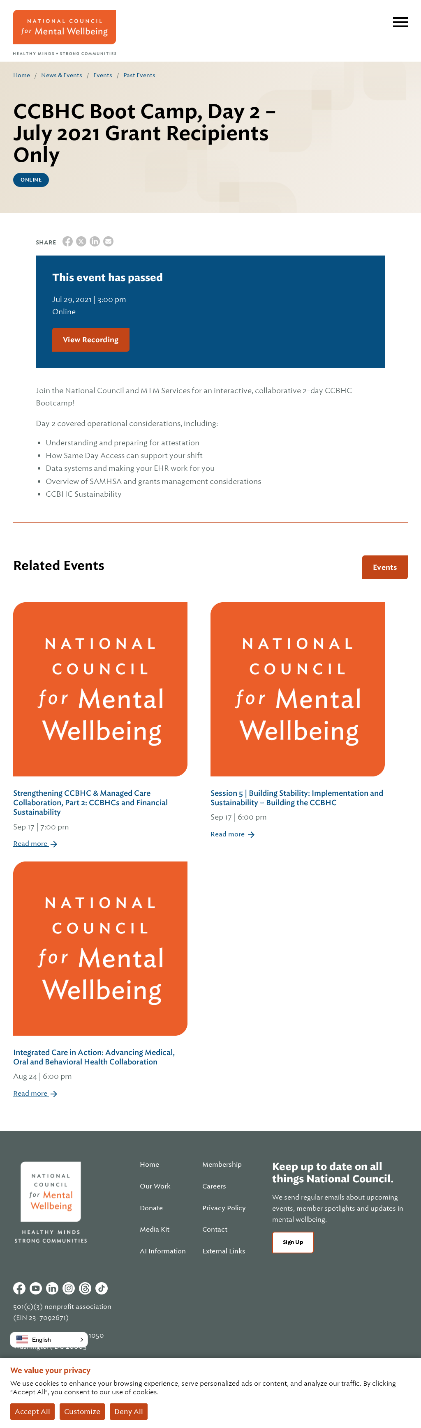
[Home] (64, 32)
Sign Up (293, 1242)
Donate (151, 1208)
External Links (223, 1251)
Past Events (139, 75)
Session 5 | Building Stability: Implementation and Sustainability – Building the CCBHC (296, 805)
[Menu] (400, 22)
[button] (49, 1339)
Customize (82, 1411)
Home (21, 75)
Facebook (19, 1288)
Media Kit (154, 1229)
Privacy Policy (224, 1208)
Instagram (68, 1288)
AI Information (163, 1251)
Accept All (32, 1411)
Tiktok (101, 1288)
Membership (222, 1165)
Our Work (155, 1186)
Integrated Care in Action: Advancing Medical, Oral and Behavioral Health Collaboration (94, 1064)
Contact (214, 1229)
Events (102, 75)
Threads (85, 1288)
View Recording (91, 339)
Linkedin (52, 1288)
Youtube (36, 1288)
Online (31, 180)
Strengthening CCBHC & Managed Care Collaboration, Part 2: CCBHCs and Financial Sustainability (90, 809)
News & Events (61, 75)
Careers (214, 1186)
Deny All (128, 1411)
